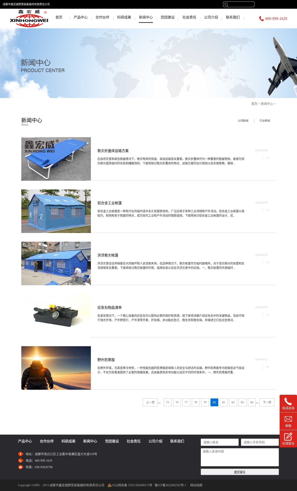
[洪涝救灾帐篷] (56, 243)
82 (233, 402)
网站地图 (195, 485)
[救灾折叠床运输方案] (56, 139)
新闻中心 (267, 103)
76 (177, 402)
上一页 (150, 402)
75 (167, 402)
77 (186, 402)
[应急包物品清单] (56, 296)
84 (251, 402)
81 (223, 402)
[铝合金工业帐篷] (56, 191)
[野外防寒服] (56, 348)
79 (205, 402)
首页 (58, 17)
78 (195, 402)
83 (242, 402)
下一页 (267, 402)
